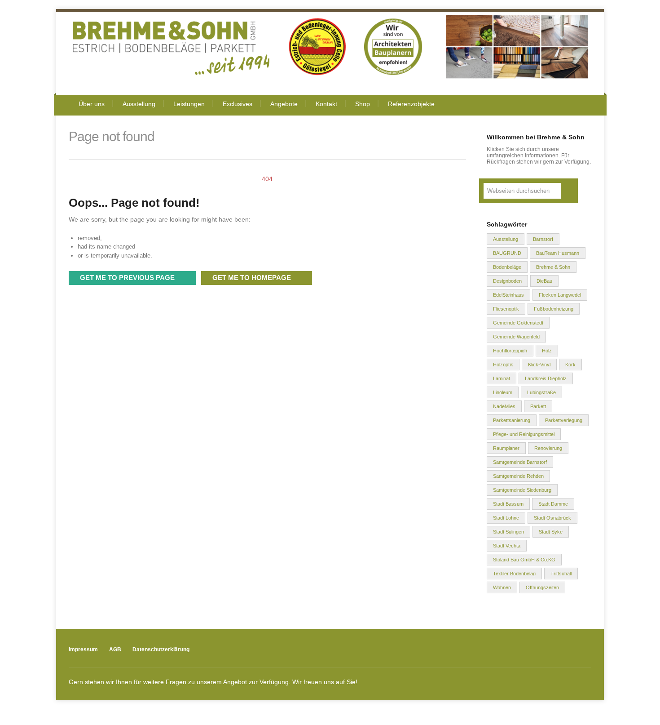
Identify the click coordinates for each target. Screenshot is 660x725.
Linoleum (502, 392)
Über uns (92, 103)
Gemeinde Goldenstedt (518, 322)
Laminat (501, 378)
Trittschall (561, 573)
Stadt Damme (553, 504)
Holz (547, 350)
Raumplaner (506, 448)
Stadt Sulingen (508, 531)
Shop (362, 103)
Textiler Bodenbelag (514, 573)
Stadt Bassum (508, 504)
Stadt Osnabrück (552, 517)
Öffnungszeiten (542, 587)
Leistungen (189, 103)
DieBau (544, 281)
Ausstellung (139, 103)
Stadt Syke (551, 531)
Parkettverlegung (563, 420)
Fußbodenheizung (553, 308)
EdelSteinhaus (508, 295)
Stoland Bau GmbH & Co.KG (524, 559)
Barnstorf (543, 239)
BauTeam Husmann (557, 253)
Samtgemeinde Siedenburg (522, 490)
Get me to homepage (251, 277)
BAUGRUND (507, 253)
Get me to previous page (127, 277)
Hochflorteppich (510, 350)
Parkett (538, 406)
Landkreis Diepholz (546, 378)
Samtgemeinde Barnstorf (520, 462)
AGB (115, 649)
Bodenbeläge (507, 267)
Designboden (507, 281)
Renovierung (548, 448)
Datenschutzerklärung (160, 649)
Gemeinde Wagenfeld (516, 336)
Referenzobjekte (411, 103)
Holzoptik (503, 364)
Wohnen (502, 587)
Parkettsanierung (511, 420)
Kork (570, 364)
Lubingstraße (541, 392)
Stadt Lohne (506, 517)
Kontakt (326, 103)
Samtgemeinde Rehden (518, 476)
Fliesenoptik (506, 308)
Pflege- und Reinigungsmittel (523, 434)
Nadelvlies (504, 406)
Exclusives (237, 103)
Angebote (284, 103)
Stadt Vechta (506, 545)
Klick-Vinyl (539, 364)
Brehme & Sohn (553, 267)
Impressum (83, 649)
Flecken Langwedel (560, 295)
